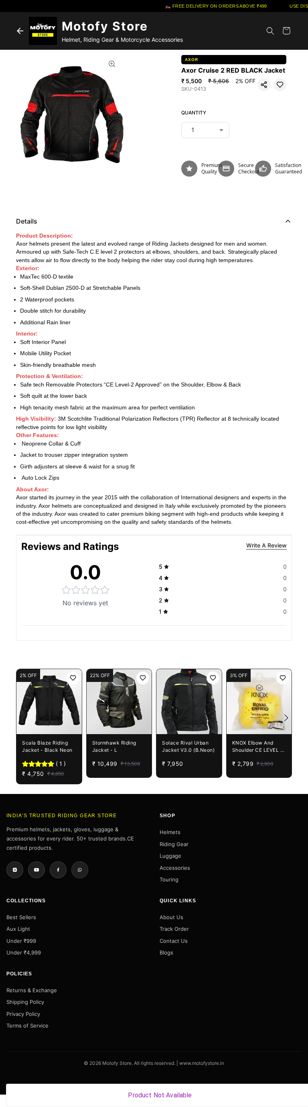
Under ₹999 (21, 941)
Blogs (166, 952)
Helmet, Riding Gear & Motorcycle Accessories (122, 39)
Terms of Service (27, 1025)
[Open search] (270, 31)
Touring (169, 879)
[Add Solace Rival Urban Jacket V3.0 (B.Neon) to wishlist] (213, 678)
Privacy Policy (23, 1014)
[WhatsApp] (79, 869)
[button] (263, 84)
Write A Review (266, 545)
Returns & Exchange (31, 990)
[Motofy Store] (43, 31)
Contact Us (174, 941)
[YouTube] (36, 869)
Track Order (174, 929)
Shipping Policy (25, 1002)
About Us (171, 917)
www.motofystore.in (201, 1063)
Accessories (175, 868)
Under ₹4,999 (23, 952)
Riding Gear (174, 844)
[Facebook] (58, 869)
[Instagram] (14, 869)
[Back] (20, 31)
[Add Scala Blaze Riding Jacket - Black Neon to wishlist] (73, 678)
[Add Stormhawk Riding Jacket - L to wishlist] (142, 678)
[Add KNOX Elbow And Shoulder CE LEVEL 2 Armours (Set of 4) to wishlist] (282, 678)
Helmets (170, 832)
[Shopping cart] (286, 31)
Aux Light (18, 929)
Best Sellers (21, 917)
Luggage (170, 856)
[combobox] (205, 130)
